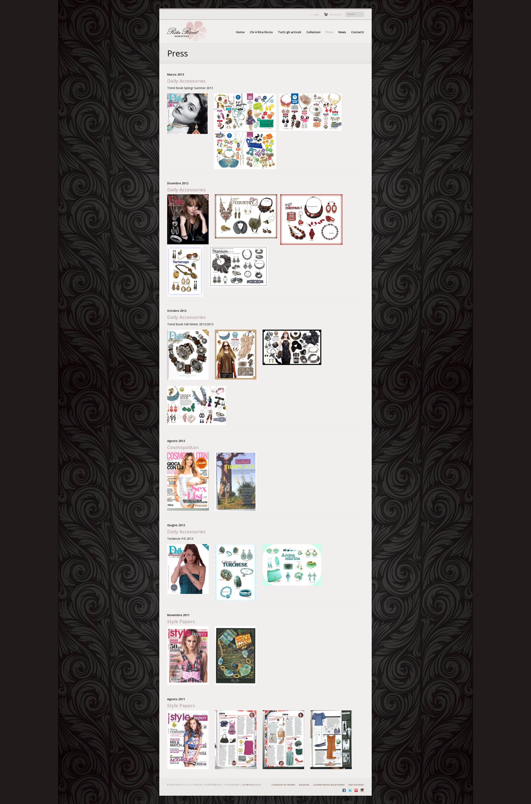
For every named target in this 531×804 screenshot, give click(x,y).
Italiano (351, 14)
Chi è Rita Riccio (261, 32)
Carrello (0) (335, 14)
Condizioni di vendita (283, 784)
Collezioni (313, 32)
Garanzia (304, 784)
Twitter (350, 790)
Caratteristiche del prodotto (329, 784)
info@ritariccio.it (251, 784)
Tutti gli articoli (289, 32)
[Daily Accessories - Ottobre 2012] (196, 405)
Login (314, 14)
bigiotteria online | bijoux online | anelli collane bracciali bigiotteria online (190, 31)
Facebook (344, 790)
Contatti (357, 32)
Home (240, 32)
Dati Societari (356, 784)
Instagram (362, 790)
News (342, 32)
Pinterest (356, 790)
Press (329, 32)
